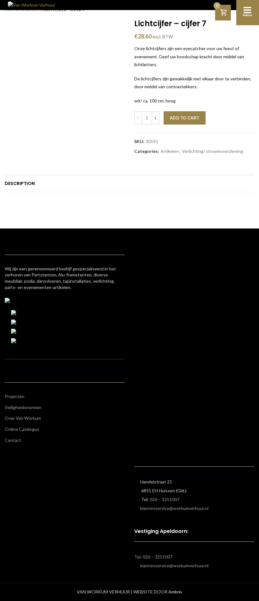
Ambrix (175, 591)
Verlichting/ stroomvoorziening (212, 151)
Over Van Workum (23, 418)
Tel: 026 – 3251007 (153, 556)
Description (20, 183)
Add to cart (184, 117)
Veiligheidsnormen (23, 407)
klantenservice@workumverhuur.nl (174, 508)
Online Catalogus (22, 429)
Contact (13, 440)
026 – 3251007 (164, 499)
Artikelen (169, 151)
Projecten (14, 396)
